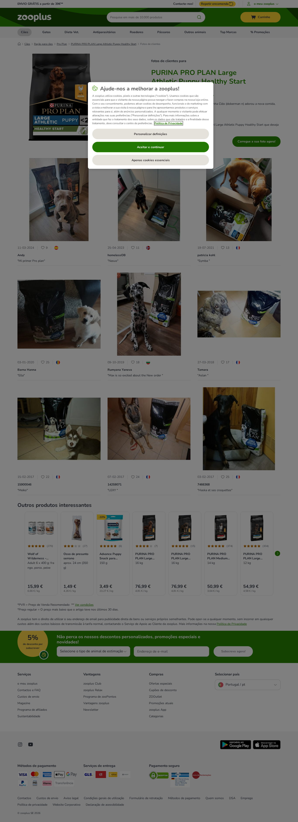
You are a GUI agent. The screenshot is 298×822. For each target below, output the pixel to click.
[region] (150, 125)
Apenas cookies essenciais (151, 160)
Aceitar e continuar (150, 147)
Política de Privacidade (168, 123)
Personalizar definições (150, 134)
